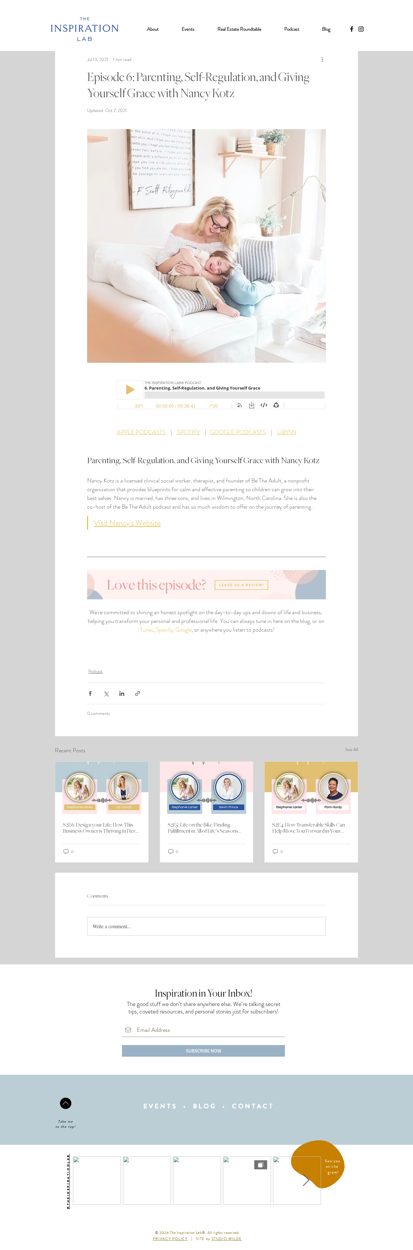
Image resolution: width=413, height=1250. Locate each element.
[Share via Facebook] (90, 693)
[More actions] (322, 59)
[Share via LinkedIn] (122, 693)
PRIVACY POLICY (170, 1238)
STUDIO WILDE (227, 1238)
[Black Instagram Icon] (361, 29)
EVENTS (160, 1106)
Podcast (95, 671)
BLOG (205, 1106)
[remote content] (206, 395)
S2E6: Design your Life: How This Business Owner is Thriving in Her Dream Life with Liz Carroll (99, 828)
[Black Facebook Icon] (351, 29)
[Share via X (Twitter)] (106, 693)
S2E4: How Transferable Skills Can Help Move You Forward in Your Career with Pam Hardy (308, 828)
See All (351, 749)
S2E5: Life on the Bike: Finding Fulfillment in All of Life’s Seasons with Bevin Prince (203, 828)
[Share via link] (138, 693)
